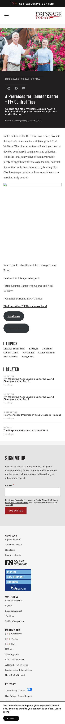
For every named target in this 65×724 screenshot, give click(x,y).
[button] (9, 88)
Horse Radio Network (15, 675)
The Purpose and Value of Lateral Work (26, 430)
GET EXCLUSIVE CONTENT (37, 4)
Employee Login (13, 555)
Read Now (13, 316)
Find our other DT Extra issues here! (25, 306)
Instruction (10, 412)
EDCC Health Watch (14, 659)
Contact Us (16, 633)
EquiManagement (13, 611)
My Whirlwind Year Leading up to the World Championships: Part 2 (28, 380)
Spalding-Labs (12, 654)
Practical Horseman (14, 600)
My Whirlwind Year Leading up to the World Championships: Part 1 (28, 398)
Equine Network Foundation (18, 670)
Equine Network (12, 539)
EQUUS (8, 605)
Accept (11, 718)
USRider (9, 649)
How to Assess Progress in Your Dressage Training (32, 415)
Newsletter (10, 549)
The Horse (10, 616)
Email (9, 485)
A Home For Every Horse (16, 664)
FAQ (13, 644)
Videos (14, 639)
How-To (7, 427)
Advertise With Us (13, 544)
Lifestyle (9, 376)
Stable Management (14, 621)
